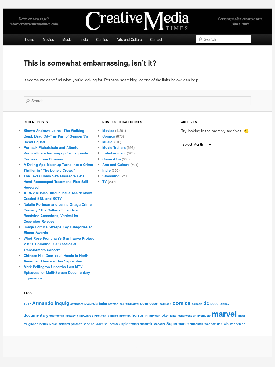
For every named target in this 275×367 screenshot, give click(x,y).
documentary (36, 315)
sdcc (86, 324)
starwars (159, 324)
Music (67, 39)
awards (91, 303)
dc (206, 303)
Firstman (100, 316)
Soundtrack (112, 324)
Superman (176, 323)
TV (104, 181)
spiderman (130, 323)
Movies (48, 39)
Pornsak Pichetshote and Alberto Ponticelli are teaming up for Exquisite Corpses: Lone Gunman (56, 153)
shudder (97, 324)
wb (226, 323)
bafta (103, 303)
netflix (43, 324)
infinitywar (152, 316)
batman (113, 304)
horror (138, 315)
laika (173, 316)
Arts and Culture (129, 39)
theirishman (195, 324)
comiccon (149, 303)
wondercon (237, 324)
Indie (84, 39)
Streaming (111, 175)
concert (197, 304)
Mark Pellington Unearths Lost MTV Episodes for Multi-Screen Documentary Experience (57, 272)
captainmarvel (129, 304)
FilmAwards (85, 316)
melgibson (31, 324)
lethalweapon (187, 316)
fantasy (70, 316)
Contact (156, 39)
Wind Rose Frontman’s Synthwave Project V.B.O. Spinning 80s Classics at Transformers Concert (59, 244)
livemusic (204, 316)
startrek (146, 323)
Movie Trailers (114, 147)
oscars (64, 323)
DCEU (214, 304)
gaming (113, 316)
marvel (224, 313)
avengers (76, 304)
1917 (27, 303)
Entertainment (114, 153)
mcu (241, 315)
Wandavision (213, 324)
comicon (166, 304)
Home (29, 39)
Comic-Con (111, 158)
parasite (76, 324)
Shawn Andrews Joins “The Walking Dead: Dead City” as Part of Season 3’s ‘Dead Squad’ (56, 136)
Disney (224, 304)
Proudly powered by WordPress (137, 346)
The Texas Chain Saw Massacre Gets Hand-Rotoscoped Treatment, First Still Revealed (56, 181)
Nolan (53, 324)
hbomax (125, 316)
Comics (102, 39)
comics (182, 303)
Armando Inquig (50, 303)
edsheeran (56, 316)
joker (165, 315)
